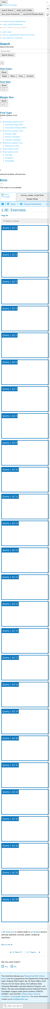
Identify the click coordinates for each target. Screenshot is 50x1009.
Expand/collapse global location (47, 203)
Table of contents (12, 221)
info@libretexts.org (20, 999)
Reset (4, 72)
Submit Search (8, 55)
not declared (35, 932)
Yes (6, 967)
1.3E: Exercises (8, 932)
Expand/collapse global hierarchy (4, 204)
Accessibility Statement (20, 996)
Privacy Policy (26, 994)
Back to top (5, 945)
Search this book (7, 47)
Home (13, 204)
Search (5, 1006)
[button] (9, 158)
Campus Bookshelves (32, 204)
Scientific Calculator (13, 140)
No (15, 967)
